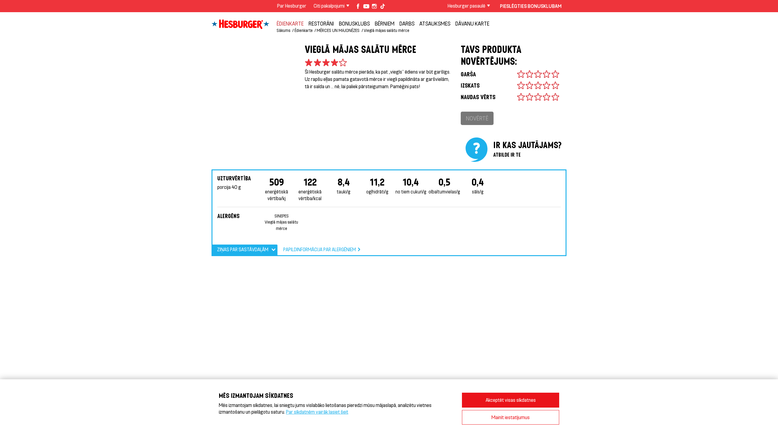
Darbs (407, 23)
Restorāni (321, 23)
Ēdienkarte (290, 23)
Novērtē (477, 118)
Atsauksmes (434, 23)
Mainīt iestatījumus (510, 417)
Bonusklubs (354, 23)
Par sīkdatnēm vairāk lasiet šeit (317, 412)
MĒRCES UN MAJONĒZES (338, 30)
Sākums (283, 30)
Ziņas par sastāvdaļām (242, 249)
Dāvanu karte (472, 23)
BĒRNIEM (384, 23)
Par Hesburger (291, 6)
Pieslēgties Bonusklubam (531, 6)
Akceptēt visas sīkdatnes (511, 400)
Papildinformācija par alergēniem (319, 249)
